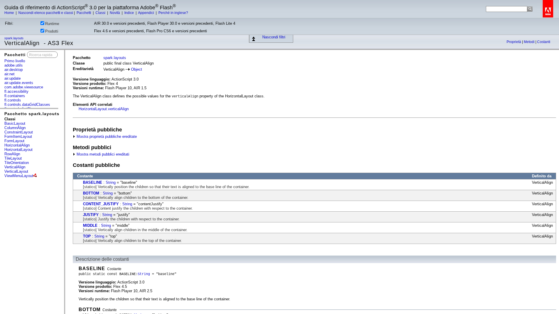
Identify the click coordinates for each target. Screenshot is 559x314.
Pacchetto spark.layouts (31, 113)
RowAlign (12, 154)
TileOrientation (16, 162)
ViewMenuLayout (18, 176)
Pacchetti (84, 13)
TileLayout (13, 158)
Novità (115, 13)
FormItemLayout (18, 136)
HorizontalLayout (18, 149)
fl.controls (12, 100)
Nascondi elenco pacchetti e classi (45, 13)
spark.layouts (14, 38)
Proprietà (514, 42)
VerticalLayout (16, 171)
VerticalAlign (14, 167)
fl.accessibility (16, 91)
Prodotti (51, 31)
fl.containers (14, 96)
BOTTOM (91, 193)
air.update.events (18, 83)
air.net (9, 74)
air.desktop (13, 69)
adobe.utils (13, 65)
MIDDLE (90, 225)
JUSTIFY (91, 215)
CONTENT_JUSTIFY (101, 204)
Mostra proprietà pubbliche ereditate (106, 136)
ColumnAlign (15, 128)
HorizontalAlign (17, 145)
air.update (12, 78)
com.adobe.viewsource (23, 87)
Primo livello (14, 61)
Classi (100, 13)
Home (9, 13)
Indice (129, 13)
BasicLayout (14, 123)
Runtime (52, 24)
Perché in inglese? (173, 13)
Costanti (543, 42)
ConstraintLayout (18, 132)
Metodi (529, 42)
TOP (87, 236)
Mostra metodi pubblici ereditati (102, 154)
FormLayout (14, 141)
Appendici (146, 13)
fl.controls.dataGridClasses (27, 104)
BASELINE (92, 182)
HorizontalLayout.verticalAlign (104, 109)
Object (136, 69)
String (111, 182)
